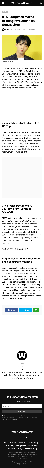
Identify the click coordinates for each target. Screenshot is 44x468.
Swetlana (22, 367)
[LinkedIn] (26, 437)
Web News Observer (22, 3)
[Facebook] (17, 437)
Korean (5, 11)
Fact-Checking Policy (14, 449)
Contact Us (22, 443)
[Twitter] (22, 437)
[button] (3, 3)
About (6, 443)
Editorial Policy (33, 443)
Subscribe (21, 411)
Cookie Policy (32, 446)
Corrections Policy (30, 449)
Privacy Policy (21, 446)
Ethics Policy (9, 446)
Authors (13, 443)
